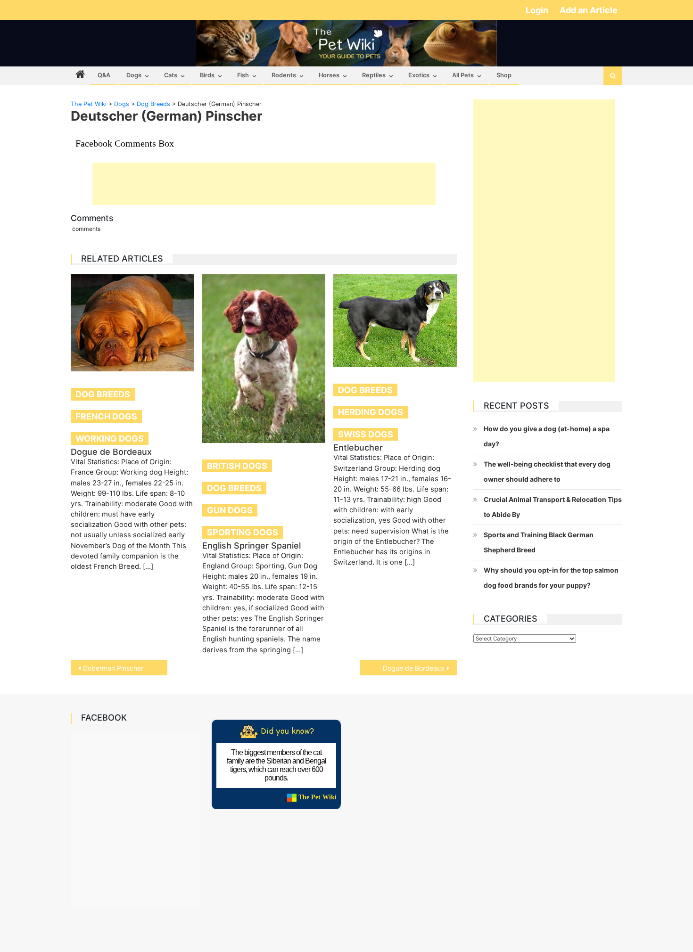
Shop (504, 75)
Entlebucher (358, 447)
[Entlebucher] (395, 320)
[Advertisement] (264, 184)
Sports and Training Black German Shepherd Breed (539, 542)
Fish (243, 75)
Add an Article (589, 10)
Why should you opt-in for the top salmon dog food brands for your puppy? (551, 577)
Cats (170, 75)
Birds (207, 75)
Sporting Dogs (242, 532)
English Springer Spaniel (251, 545)
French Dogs (106, 416)
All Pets (463, 75)
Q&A (104, 75)
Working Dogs (109, 438)
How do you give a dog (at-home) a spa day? (547, 436)
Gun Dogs (230, 510)
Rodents (284, 75)
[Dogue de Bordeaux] (132, 322)
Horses (329, 75)
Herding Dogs (370, 412)
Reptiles (374, 75)
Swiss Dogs (365, 434)
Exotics (418, 75)
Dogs (133, 75)
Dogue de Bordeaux (111, 452)
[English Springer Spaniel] (264, 358)
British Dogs (237, 466)
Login (538, 10)
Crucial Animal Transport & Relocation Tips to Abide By (553, 506)
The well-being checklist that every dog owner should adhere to (547, 471)
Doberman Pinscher (113, 668)
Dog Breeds (102, 394)
